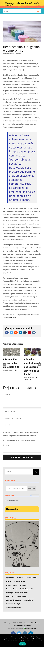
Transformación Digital (13, 604)
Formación (23, 585)
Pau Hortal (9, 596)
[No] (41, 641)
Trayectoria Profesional (13, 607)
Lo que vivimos (27, 314)
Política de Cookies (24, 625)
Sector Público (28, 600)
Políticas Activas (21, 596)
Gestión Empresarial (26, 589)
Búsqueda (20, 577)
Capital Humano (31, 577)
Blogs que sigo (12, 509)
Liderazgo (9, 592)
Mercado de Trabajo (21, 592)
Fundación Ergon (11, 589)
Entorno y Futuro (11, 585)
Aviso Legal (28, 623)
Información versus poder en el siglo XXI (11, 363)
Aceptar (22, 644)
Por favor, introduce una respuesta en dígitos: (19, 440)
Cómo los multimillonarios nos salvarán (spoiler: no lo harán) (33, 367)
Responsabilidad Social (9, 317)
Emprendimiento (19, 581)
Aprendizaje (10, 577)
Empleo (8, 581)
